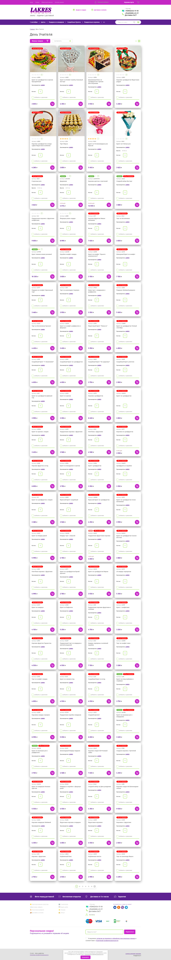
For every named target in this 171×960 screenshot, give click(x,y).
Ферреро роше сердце (68, 218)
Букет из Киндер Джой (39, 536)
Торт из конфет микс (123, 643)
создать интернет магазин (133, 953)
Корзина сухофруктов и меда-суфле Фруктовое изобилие (42, 144)
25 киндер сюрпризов (123, 571)
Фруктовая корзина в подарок (70, 822)
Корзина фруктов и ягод (40, 466)
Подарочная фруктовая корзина (99, 536)
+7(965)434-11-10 (132, 11)
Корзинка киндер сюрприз (41, 715)
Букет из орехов (65, 396)
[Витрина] (139, 41)
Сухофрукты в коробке (124, 466)
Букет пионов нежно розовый (42, 254)
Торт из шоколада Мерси (124, 856)
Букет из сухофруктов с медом (42, 500)
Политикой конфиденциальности (94, 954)
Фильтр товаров (37, 41)
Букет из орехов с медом (40, 432)
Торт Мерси (64, 144)
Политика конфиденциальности (39, 955)
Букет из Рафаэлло (66, 607)
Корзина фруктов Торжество (41, 643)
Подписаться (130, 932)
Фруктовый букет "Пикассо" (97, 326)
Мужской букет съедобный (69, 500)
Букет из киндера (38, 607)
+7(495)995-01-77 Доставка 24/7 (131, 14)
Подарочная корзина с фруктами (71, 432)
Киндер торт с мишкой (67, 536)
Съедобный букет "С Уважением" (43, 362)
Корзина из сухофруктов (124, 432)
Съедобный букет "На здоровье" (99, 362)
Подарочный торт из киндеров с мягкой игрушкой (71, 644)
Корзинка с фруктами (123, 822)
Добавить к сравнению (40, 97)
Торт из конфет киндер (39, 679)
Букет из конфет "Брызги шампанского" (96, 255)
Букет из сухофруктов (123, 396)
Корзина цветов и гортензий (97, 181)
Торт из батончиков (123, 218)
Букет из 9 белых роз (123, 144)
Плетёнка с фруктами (95, 432)
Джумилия (63, 181)
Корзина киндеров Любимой (41, 822)
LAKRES (43, 85)
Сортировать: (58, 41)
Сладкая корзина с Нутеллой (126, 751)
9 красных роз (36, 181)
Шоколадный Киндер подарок (70, 751)
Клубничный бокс (66, 856)
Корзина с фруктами (39, 856)
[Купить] (52, 104)
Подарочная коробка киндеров (70, 715)
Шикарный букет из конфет (125, 254)
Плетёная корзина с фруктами (42, 571)
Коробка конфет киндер (68, 254)
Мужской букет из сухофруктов (98, 500)
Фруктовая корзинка (95, 822)
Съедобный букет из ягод (96, 679)
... (104, 21)
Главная (32, 29)
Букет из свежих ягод (67, 679)
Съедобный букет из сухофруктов (71, 362)
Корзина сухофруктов (95, 396)
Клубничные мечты (94, 856)
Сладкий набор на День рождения (99, 786)
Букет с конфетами (122, 607)
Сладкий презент (94, 715)
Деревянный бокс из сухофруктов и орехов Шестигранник (95, 81)
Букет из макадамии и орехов (70, 466)
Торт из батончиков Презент (41, 326)
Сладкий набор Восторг (124, 181)
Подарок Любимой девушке (125, 290)
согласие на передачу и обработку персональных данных (115, 938)
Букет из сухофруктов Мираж (98, 571)
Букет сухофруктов (94, 466)
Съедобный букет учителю (125, 362)
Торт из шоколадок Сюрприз (69, 290)
